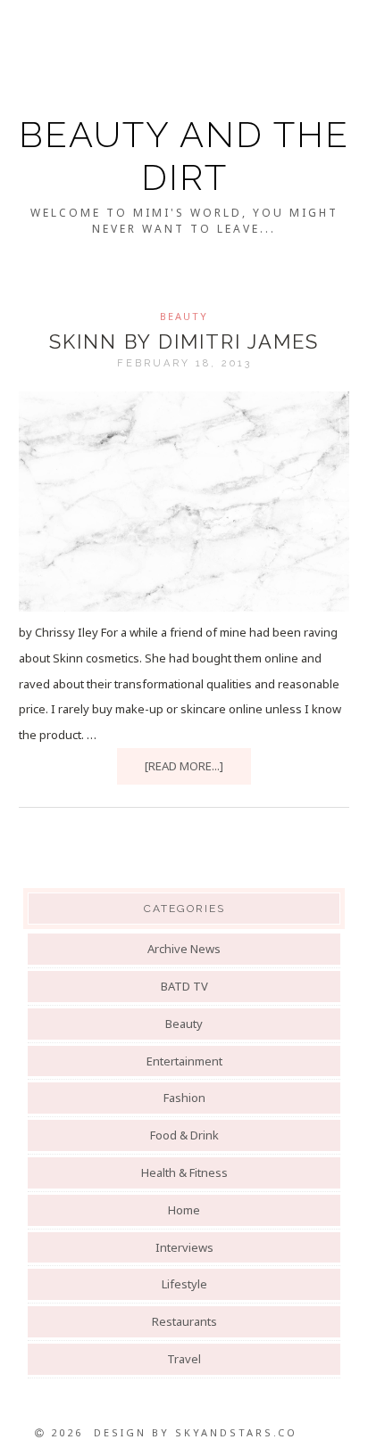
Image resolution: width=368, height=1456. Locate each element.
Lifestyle (184, 1284)
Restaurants (184, 1321)
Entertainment (184, 1061)
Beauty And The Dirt (184, 155)
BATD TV (184, 986)
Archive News (184, 949)
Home (184, 1210)
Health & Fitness (184, 1172)
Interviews (184, 1247)
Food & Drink (184, 1135)
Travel (184, 1359)
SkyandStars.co (236, 1432)
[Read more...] (184, 766)
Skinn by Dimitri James (184, 341)
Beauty (184, 316)
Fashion (184, 1098)
